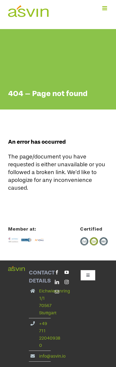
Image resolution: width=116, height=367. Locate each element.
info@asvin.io (52, 356)
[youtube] (66, 272)
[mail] (57, 292)
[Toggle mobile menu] (105, 8)
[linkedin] (57, 282)
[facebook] (57, 272)
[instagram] (66, 282)
